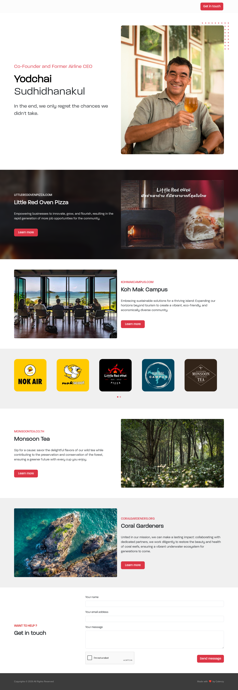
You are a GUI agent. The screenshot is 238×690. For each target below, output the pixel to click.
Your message (94, 627)
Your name (91, 597)
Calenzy (220, 681)
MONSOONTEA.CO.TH (29, 431)
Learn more (26, 232)
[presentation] (227, 375)
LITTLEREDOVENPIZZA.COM (33, 195)
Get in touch (212, 6)
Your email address (96, 612)
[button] (117, 397)
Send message (210, 658)
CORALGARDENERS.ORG (138, 518)
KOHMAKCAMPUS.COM (137, 282)
